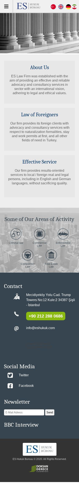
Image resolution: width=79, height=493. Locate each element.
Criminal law (16, 242)
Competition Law (28, 265)
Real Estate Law (51, 265)
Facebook (26, 385)
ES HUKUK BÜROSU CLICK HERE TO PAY (39, 346)
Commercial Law (40, 244)
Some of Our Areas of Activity (39, 219)
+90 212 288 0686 (46, 316)
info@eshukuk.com (40, 328)
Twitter (24, 375)
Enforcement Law (63, 244)
